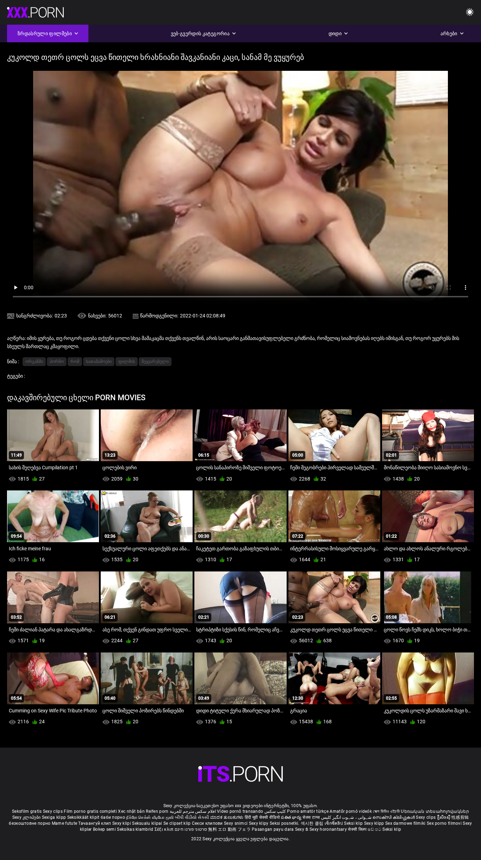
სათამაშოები (99, 361)
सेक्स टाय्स (311, 817)
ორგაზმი (34, 361)
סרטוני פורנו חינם (191, 829)
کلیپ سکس (275, 811)
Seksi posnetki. (285, 823)
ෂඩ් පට (375, 829)
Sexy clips (53, 811)
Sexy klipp (374, 823)
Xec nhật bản (131, 811)
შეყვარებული (155, 361)
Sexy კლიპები (27, 817)
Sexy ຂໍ (302, 829)
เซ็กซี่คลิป (334, 823)
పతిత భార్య (291, 817)
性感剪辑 (460, 817)
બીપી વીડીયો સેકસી (192, 817)
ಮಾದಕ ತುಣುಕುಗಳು (227, 817)
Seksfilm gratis (27, 811)
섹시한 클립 (313, 823)
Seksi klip (354, 823)
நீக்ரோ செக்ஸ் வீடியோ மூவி (150, 817)
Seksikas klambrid (135, 829)
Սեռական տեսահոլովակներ (435, 811)
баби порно (113, 817)
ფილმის (126, 361)
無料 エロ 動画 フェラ (229, 829)
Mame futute (64, 823)
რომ (74, 361)
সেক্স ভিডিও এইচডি (386, 811)
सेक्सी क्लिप (358, 829)
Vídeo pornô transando (240, 811)
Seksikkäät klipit (84, 817)
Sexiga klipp (54, 817)
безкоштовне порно (29, 823)
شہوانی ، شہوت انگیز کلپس (347, 817)
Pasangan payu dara (273, 829)
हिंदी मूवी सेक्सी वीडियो (262, 817)
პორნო (57, 361)
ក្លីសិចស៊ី (444, 817)
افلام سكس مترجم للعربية (193, 811)
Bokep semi (104, 829)
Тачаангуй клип (95, 823)
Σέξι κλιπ (165, 829)
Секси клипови (208, 823)
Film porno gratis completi (90, 811)
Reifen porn (157, 811)
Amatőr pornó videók (351, 811)
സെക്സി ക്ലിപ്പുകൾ (394, 817)
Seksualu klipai (147, 823)
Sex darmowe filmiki (405, 823)
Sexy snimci (236, 823)
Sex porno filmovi (444, 823)
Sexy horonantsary (329, 829)
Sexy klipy (259, 823)
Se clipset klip (177, 823)
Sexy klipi (122, 823)
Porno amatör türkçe (308, 811)
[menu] (470, 12)
